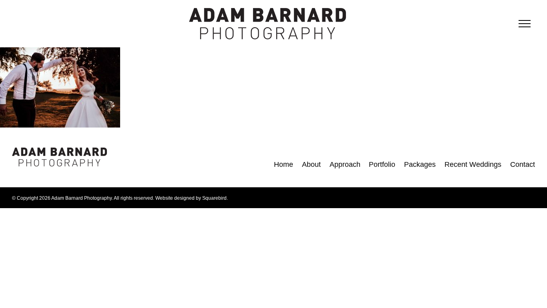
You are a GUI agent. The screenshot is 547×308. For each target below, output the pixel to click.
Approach (345, 164)
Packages (420, 164)
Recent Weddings (472, 164)
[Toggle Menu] (525, 23)
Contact (522, 164)
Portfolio (382, 164)
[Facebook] (123, 164)
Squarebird (214, 198)
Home (283, 164)
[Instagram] (139, 164)
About (311, 164)
